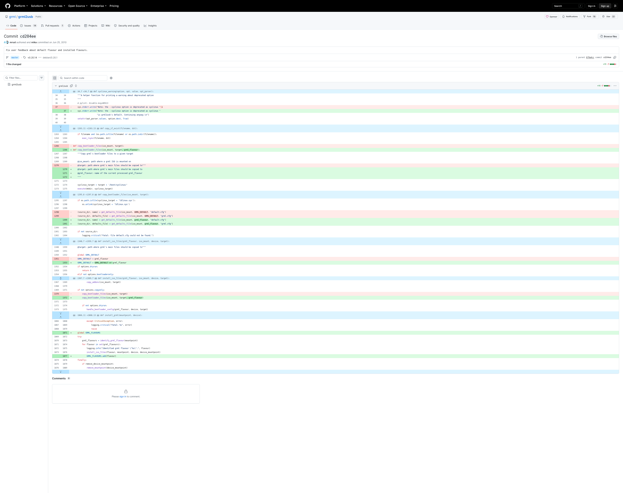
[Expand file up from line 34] (60, 91)
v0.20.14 (32, 57)
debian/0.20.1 (50, 57)
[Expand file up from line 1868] (60, 317)
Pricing (114, 5)
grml (12, 17)
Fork (591, 16)
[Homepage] (7, 5)
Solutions (37, 5)
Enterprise (97, 5)
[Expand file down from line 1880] (60, 372)
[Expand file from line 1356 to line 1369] (60, 278)
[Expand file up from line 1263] (60, 130)
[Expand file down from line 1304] (60, 239)
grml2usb (25, 17)
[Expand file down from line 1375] (60, 313)
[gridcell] (335, 91)
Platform (19, 5)
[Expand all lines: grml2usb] (76, 86)
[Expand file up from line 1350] (60, 243)
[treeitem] (24, 84)
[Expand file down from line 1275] (60, 193)
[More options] (615, 85)
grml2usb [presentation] (17, 84)
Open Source (76, 5)
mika (34, 42)
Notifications (572, 16)
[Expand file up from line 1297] (60, 196)
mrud (13, 42)
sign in (122, 396)
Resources (55, 5)
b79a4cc (590, 57)
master (15, 57)
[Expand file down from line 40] (60, 126)
